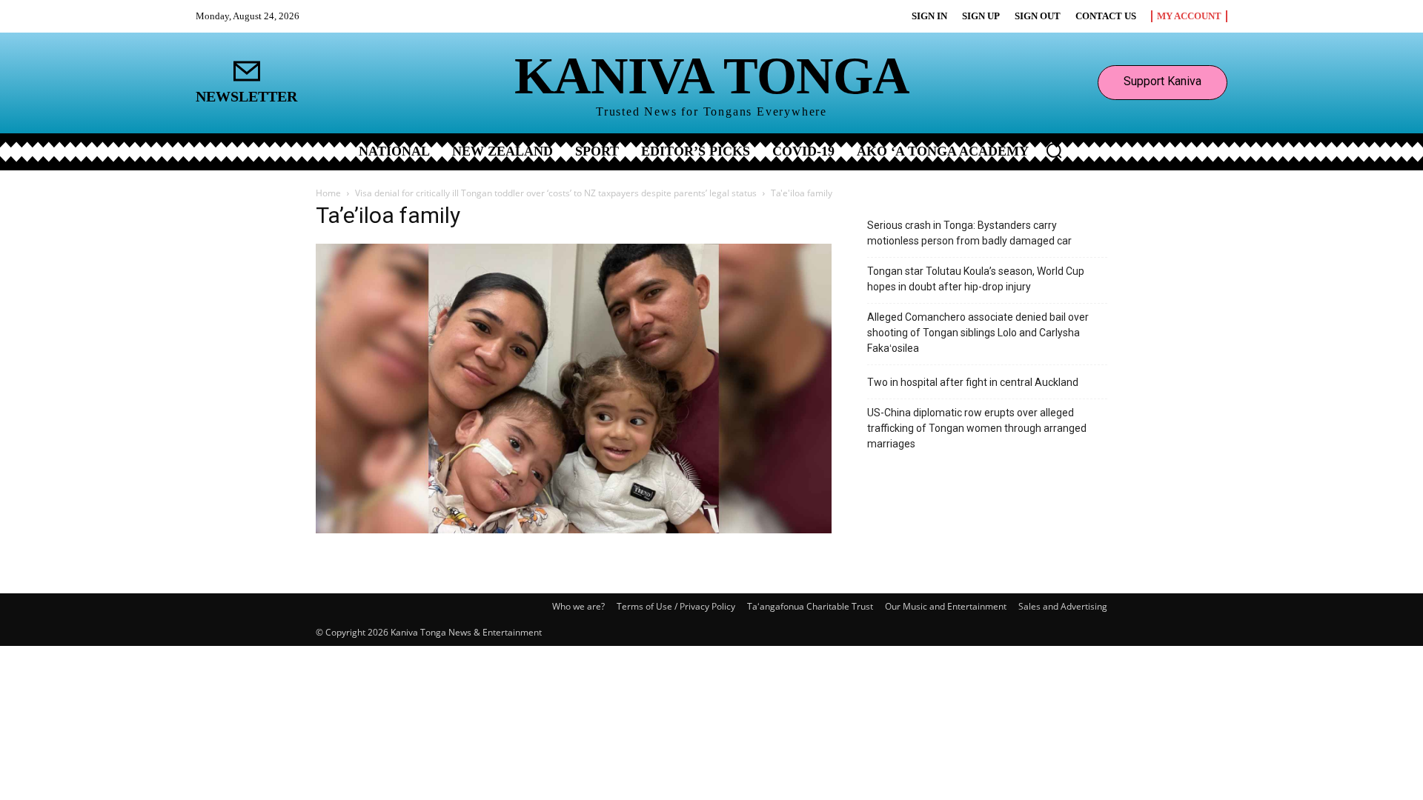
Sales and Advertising (1062, 606)
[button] (1054, 150)
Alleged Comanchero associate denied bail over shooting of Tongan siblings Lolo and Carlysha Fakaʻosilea (978, 332)
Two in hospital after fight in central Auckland (972, 382)
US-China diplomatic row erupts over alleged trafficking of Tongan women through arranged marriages (977, 428)
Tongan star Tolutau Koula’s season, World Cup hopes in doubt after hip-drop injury (975, 279)
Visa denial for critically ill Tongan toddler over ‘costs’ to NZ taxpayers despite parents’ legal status (556, 193)
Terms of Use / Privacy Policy (676, 606)
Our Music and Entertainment (945, 606)
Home (328, 193)
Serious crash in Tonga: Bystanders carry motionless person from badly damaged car (969, 233)
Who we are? (578, 606)
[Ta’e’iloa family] (574, 529)
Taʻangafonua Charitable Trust (810, 606)
